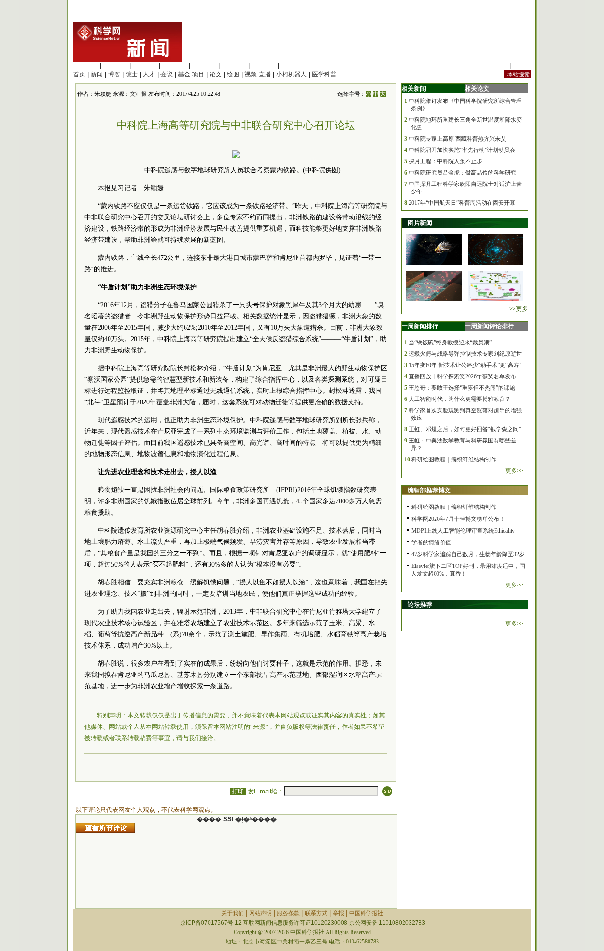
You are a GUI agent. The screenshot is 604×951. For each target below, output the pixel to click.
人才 (149, 74)
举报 (338, 913)
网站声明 (260, 913)
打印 (238, 791)
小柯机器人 (291, 74)
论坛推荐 (420, 604)
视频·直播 (257, 74)
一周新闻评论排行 (489, 326)
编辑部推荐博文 (429, 490)
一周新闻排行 (420, 326)
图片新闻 (420, 222)
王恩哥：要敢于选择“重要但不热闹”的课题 (462, 387)
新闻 (97, 74)
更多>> (514, 470)
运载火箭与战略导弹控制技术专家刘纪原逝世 (465, 353)
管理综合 (293, 65)
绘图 (233, 74)
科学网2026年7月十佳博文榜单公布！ (458, 519)
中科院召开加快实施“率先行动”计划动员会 (462, 150)
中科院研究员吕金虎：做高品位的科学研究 (462, 172)
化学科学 (145, 65)
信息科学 (204, 65)
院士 (132, 74)
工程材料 (174, 65)
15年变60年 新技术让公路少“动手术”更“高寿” (465, 365)
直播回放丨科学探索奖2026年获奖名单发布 (462, 376)
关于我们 (232, 913)
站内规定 (495, 65)
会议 (166, 74)
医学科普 (324, 74)
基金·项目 (191, 74)
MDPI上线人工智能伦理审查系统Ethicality (463, 530)
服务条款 (288, 913)
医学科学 (115, 65)
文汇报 (138, 94)
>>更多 (518, 308)
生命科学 (85, 65)
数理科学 (264, 65)
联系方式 (316, 913)
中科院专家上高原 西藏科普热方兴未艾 (457, 138)
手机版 (521, 65)
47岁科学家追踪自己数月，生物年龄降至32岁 (468, 554)
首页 (79, 74)
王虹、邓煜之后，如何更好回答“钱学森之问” (465, 429)
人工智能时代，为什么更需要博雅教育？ (460, 399)
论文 (216, 74)
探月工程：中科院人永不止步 (445, 161)
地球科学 (234, 65)
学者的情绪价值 (431, 542)
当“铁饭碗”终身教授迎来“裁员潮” (450, 342)
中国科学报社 (366, 913)
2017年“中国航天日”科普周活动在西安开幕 (462, 203)
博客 (114, 74)
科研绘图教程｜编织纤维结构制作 (453, 459)
